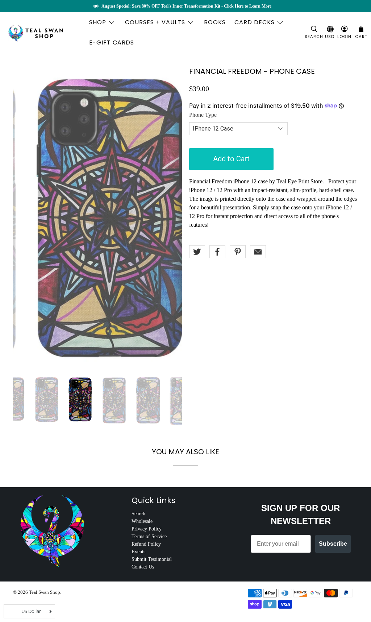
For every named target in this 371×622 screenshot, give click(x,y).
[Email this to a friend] (258, 251)
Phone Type (203, 115)
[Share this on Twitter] (197, 251)
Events (138, 551)
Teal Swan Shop (44, 592)
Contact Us (143, 567)
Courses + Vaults (155, 22)
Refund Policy (146, 544)
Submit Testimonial (152, 559)
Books (215, 22)
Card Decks (254, 22)
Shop (97, 22)
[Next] (170, 218)
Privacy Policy (147, 529)
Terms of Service (149, 536)
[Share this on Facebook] (217, 251)
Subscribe (333, 544)
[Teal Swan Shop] (44, 32)
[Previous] (25, 218)
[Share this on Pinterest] (238, 251)
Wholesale (142, 521)
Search (138, 513)
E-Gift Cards (111, 42)
